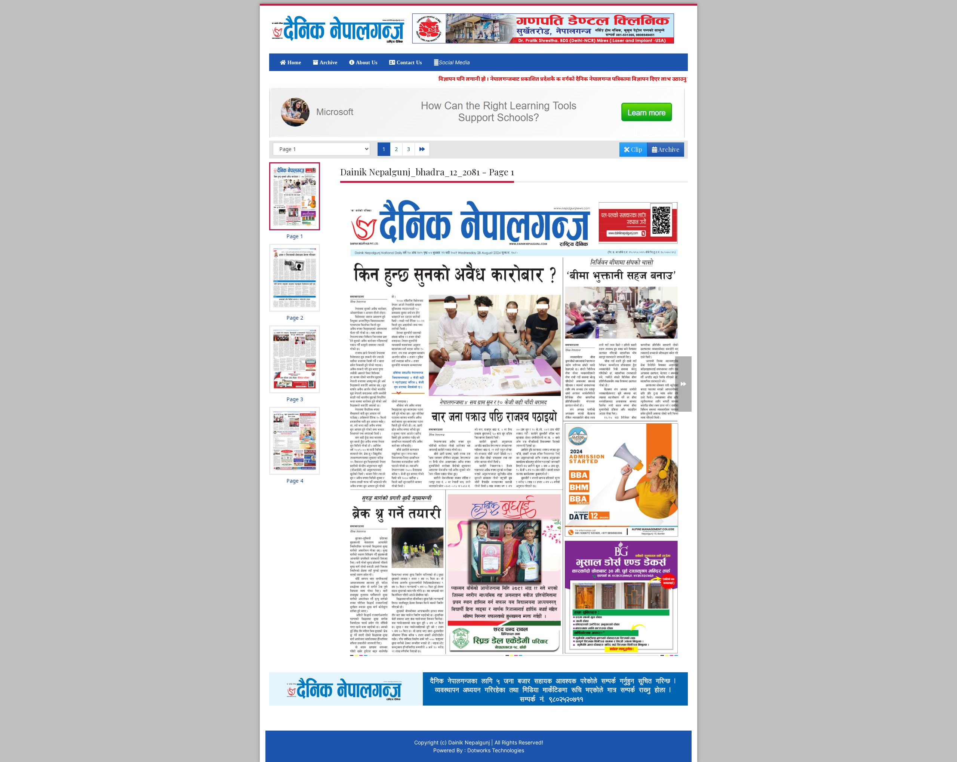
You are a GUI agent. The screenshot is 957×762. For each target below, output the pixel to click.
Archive (668, 149)
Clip (636, 149)
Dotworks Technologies (495, 750)
